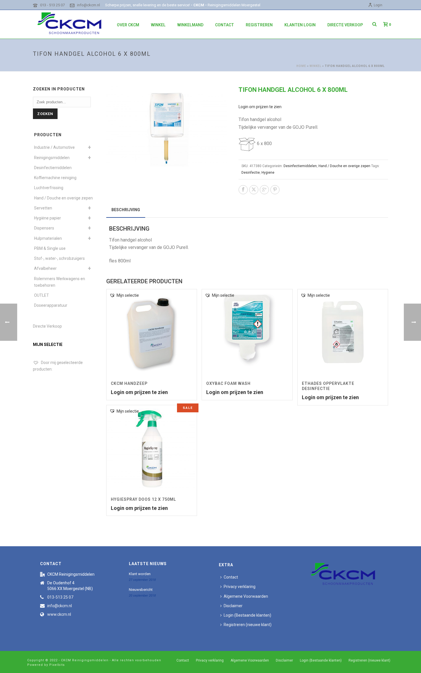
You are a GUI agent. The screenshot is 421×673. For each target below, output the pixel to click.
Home (301, 66)
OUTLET (41, 295)
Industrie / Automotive (54, 147)
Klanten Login (300, 25)
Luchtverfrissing (48, 187)
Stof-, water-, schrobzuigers (59, 258)
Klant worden (140, 574)
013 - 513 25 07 (52, 5)
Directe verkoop (345, 25)
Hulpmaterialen (48, 238)
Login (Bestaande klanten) (247, 615)
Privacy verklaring (239, 586)
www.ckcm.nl (59, 614)
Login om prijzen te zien (260, 106)
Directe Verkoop (47, 326)
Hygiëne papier (47, 218)
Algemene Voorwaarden (246, 596)
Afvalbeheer (45, 268)
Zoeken (45, 114)
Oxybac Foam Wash (228, 383)
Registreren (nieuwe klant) (248, 624)
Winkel (158, 25)
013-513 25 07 (60, 597)
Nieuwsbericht (141, 589)
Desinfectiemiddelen (300, 166)
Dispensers (44, 228)
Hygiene (267, 173)
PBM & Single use (50, 248)
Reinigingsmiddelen (52, 157)
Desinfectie (250, 173)
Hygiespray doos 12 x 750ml (143, 499)
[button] (216, 97)
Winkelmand (190, 25)
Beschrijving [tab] (125, 209)
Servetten (43, 208)
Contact (224, 25)
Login (378, 5)
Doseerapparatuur (50, 305)
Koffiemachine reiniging (55, 177)
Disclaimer (233, 605)
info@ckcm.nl (88, 5)
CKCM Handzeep (129, 383)
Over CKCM (128, 25)
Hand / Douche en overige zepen (344, 166)
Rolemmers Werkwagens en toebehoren (59, 282)
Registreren (259, 25)
